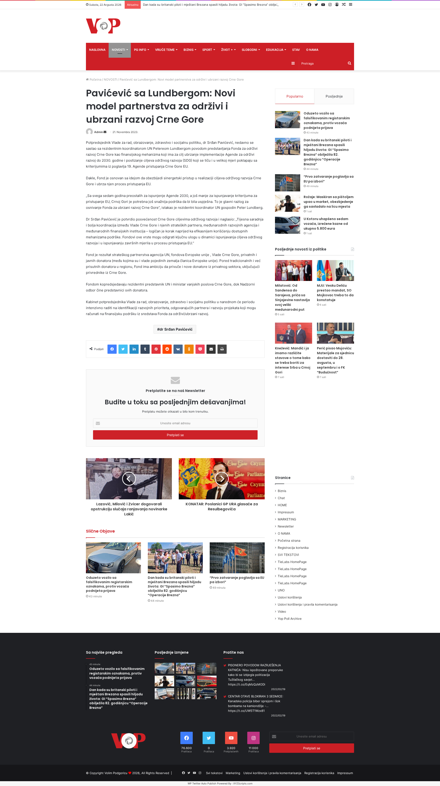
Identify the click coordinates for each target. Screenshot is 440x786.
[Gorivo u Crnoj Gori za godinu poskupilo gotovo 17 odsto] (185, 693)
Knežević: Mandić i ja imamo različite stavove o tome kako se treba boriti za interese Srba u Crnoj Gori (293, 360)
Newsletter (286, 526)
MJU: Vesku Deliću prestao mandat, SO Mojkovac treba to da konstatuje (335, 292)
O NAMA (312, 50)
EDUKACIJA (274, 50)
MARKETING (287, 519)
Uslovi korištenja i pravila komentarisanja (308, 604)
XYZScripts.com (243, 783)
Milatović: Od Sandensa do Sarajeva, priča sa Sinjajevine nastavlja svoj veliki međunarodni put (292, 297)
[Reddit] (167, 349)
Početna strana (289, 540)
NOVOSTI (118, 50)
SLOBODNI (249, 50)
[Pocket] (200, 349)
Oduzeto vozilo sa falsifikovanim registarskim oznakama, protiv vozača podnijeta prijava (109, 584)
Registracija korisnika (293, 547)
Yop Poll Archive (290, 618)
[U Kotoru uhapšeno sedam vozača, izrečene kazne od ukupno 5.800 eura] (287, 225)
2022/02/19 (278, 689)
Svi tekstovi (214, 773)
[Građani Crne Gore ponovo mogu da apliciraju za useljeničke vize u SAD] (164, 693)
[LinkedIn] (134, 349)
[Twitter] (123, 349)
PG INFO (140, 50)
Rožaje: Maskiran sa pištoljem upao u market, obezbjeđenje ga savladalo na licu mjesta (329, 202)
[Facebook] (112, 349)
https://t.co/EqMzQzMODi (246, 684)
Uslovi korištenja (290, 597)
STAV (296, 50)
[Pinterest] (156, 349)
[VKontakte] (178, 349)
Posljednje (334, 96)
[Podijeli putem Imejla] (211, 349)
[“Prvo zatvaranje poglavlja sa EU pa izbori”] (237, 557)
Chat (281, 498)
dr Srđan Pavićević (176, 329)
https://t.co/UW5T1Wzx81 (246, 711)
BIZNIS (188, 50)
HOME (282, 505)
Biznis (282, 491)
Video (282, 611)
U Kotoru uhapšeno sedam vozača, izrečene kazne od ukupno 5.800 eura (326, 224)
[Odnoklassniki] (189, 349)
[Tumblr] (145, 349)
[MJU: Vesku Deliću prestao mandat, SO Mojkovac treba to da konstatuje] (335, 270)
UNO (281, 590)
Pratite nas (233, 652)
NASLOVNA (97, 50)
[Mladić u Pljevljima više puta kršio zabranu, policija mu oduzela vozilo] (207, 693)
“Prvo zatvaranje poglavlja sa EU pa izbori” (237, 579)
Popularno (294, 96)
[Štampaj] (222, 349)
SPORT (207, 50)
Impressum (286, 512)
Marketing (233, 773)
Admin (98, 132)
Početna (95, 79)
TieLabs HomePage (292, 562)
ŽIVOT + (227, 50)
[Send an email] (105, 132)
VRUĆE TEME (165, 50)
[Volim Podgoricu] (103, 26)
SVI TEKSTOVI (288, 555)
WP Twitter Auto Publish (202, 783)
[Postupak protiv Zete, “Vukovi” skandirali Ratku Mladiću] (207, 681)
